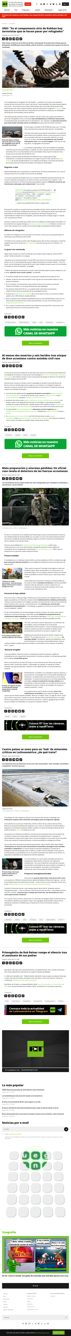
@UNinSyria (38, 192)
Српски (52, 1329)
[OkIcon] (56, 4)
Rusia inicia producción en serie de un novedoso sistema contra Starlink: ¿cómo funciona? (33, 1114)
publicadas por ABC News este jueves (24, 980)
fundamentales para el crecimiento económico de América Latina (29, 884)
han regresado (30, 243)
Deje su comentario (35, 343)
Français (46, 1329)
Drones (18, 435)
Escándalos (27, 1001)
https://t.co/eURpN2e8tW (26, 200)
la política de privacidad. (15, 1134)
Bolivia (17, 920)
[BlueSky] (53, 4)
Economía (33, 920)
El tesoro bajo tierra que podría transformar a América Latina (10, 873)
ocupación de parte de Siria (14, 303)
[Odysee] (29, 1323)
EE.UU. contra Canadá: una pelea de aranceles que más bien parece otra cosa (35, 1275)
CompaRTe (11, 1329)
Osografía (9, 1232)
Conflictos (8, 435)
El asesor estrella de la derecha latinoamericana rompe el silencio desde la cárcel (30, 1108)
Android (53, 1296)
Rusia (34, 322)
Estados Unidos (61, 322)
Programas (25, 10)
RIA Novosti (58, 108)
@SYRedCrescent (49, 192)
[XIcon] (47, 4)
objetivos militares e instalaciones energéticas (34, 418)
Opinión (37, 10)
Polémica (61, 1001)
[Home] (5, 4)
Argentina (8, 920)
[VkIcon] (41, 4)
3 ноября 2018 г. (44, 203)
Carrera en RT (31, 1307)
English (39, 1329)
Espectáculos (37, 1001)
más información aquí (42, 1333)
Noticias (7, 10)
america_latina (51, 920)
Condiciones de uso (32, 1309)
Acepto (13, 1134)
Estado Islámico (23, 322)
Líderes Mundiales (8, 1310)
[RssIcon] (44, 1323)
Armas (7, 716)
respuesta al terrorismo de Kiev (18, 416)
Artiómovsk (43, 545)
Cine (7, 1001)
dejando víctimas (52, 411)
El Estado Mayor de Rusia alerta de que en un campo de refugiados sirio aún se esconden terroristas (11, 142)
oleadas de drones (50, 395)
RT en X (35, 1286)
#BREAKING (19, 190)
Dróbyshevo (26, 545)
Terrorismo (49, 322)
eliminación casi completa (23, 294)
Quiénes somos (31, 1296)
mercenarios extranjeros (54, 637)
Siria (41, 322)
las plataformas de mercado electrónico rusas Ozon (32, 410)
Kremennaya (35, 545)
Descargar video (8, 90)
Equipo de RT (62, 10)
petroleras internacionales (22, 406)
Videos (5, 1302)
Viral (15, 10)
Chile (24, 920)
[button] (35, 69)
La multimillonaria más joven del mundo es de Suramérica (22, 1096)
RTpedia (5, 1307)
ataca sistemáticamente (24, 409)
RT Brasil (19, 1329)
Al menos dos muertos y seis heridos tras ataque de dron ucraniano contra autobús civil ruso (34, 15)
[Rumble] (44, 4)
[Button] (37, 4)
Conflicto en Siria (10, 322)
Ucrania (33, 435)
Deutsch (32, 1329)
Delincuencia (15, 1001)
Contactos (30, 1299)
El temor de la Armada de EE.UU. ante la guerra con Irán (21, 1102)
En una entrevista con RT (44, 549)
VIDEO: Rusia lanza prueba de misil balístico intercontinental (23, 1090)
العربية (25, 1329)
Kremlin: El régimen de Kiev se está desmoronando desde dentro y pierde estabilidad (11, 688)
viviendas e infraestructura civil (35, 397)
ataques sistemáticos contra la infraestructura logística (41, 400)
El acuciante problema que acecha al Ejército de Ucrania (12, 636)
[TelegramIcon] (50, 4)
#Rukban (18, 192)
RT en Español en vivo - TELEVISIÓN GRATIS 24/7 (21, 1070)
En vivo (28, 4)
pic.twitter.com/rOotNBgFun (42, 200)
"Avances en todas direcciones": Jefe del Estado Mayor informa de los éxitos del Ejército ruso (12, 584)
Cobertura (30, 1304)
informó (18, 830)
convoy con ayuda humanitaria (39, 224)
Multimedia (48, 10)
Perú (41, 920)
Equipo (29, 1301)
